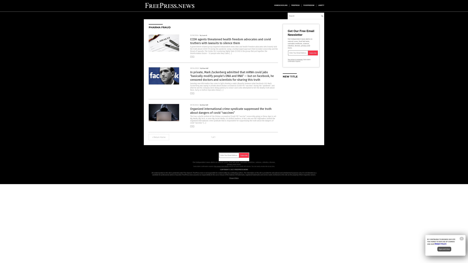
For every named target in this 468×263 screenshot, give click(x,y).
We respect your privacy (221, 166)
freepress (295, 5)
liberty (321, 5)
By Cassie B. (203, 35)
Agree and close (444, 249)
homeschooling (281, 5)
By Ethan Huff (204, 68)
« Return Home (159, 137)
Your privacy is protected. (295, 59)
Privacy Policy (234, 178)
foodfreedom (308, 5)
